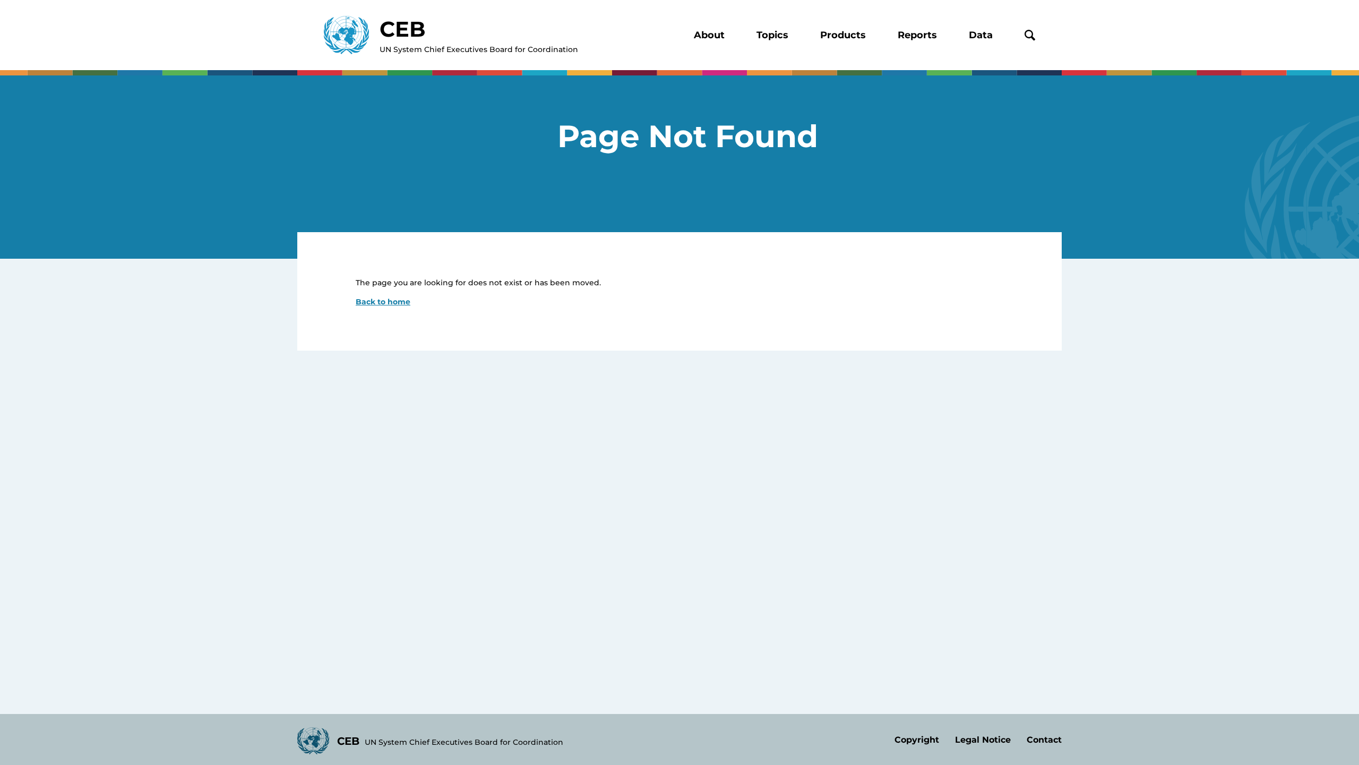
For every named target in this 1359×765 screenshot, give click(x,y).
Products (843, 35)
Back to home (383, 302)
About (709, 35)
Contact (1044, 740)
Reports (917, 35)
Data (981, 35)
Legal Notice (983, 740)
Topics (772, 35)
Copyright (916, 740)
